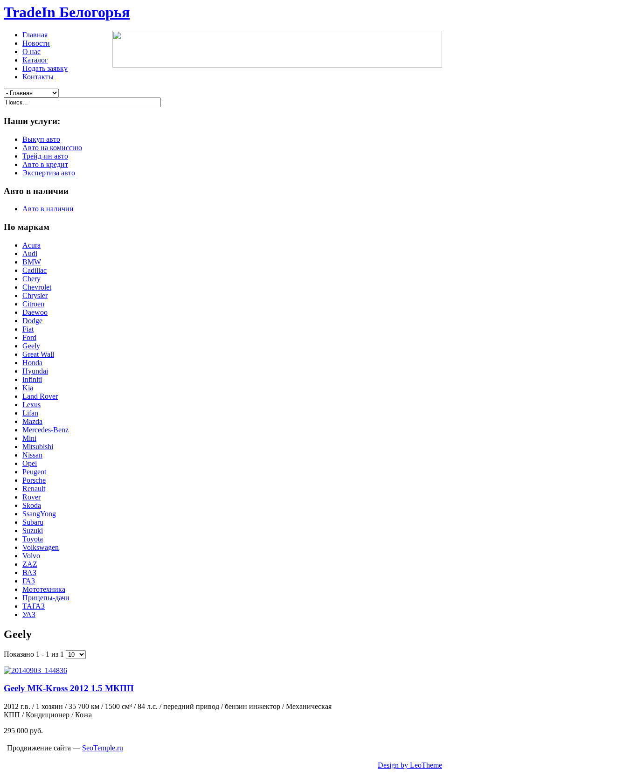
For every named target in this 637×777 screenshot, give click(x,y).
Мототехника (43, 589)
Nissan (32, 455)
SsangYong (39, 514)
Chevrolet (36, 287)
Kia (27, 388)
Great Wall (38, 354)
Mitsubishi (37, 447)
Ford (29, 337)
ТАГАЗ (33, 606)
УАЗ (28, 614)
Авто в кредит (45, 164)
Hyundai (35, 371)
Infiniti (32, 379)
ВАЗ (29, 572)
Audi (29, 253)
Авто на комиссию (52, 148)
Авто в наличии (48, 209)
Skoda (31, 505)
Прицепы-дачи (45, 598)
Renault (33, 489)
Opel (29, 463)
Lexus (31, 405)
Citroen (33, 304)
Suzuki (32, 530)
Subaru (32, 522)
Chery (31, 279)
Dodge (32, 321)
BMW (31, 262)
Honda (32, 363)
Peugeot (34, 472)
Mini (29, 438)
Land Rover (40, 396)
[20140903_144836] (35, 670)
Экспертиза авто (48, 173)
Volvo (31, 556)
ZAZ (29, 564)
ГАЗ (28, 581)
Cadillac (34, 270)
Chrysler (35, 295)
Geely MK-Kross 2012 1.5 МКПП (69, 688)
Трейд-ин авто (45, 156)
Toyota (32, 539)
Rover (31, 497)
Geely (31, 346)
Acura (31, 245)
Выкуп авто (41, 139)
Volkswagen (40, 547)
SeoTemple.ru (102, 748)
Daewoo (35, 312)
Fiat (28, 329)
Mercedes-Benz (45, 430)
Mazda (32, 421)
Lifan (30, 413)
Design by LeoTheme (410, 765)
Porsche (34, 480)
